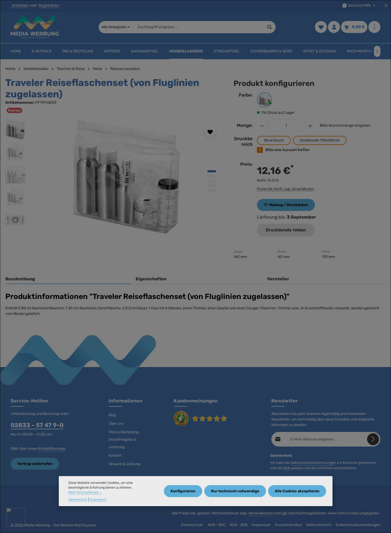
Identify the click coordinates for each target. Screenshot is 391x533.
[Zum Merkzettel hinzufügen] (210, 132)
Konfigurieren (183, 491)
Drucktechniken (288, 525)
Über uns (116, 423)
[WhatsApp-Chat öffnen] (15, 517)
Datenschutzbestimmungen (313, 463)
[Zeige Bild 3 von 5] (211, 181)
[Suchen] (270, 27)
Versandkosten (260, 513)
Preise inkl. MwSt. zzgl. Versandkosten (285, 189)
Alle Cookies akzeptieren (297, 491)
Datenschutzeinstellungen (358, 525)
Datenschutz (192, 525)
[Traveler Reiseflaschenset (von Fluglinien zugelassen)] (126, 176)
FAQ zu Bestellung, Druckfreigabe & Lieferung (124, 439)
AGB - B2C (216, 525)
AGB (286, 468)
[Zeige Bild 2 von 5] (211, 176)
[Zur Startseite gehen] (35, 27)
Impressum (261, 525)
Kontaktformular (52, 448)
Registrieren (49, 5)
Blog (112, 415)
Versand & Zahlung (124, 464)
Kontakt (115, 455)
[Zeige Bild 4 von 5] (211, 186)
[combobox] (198, 27)
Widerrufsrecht (318, 525)
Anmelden (20, 5)
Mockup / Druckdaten (288, 205)
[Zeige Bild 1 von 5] (211, 171)
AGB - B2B (238, 525)
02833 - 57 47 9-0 (37, 425)
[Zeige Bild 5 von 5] (211, 190)
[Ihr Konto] (334, 27)
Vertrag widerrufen (34, 463)
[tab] (68, 279)
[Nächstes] (377, 51)
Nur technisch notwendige (235, 491)
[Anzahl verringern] (262, 126)
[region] (114, 176)
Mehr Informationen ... (85, 492)
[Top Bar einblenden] (374, 27)
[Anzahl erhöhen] (310, 126)
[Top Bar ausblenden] (386, 6)
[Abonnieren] (373, 439)
